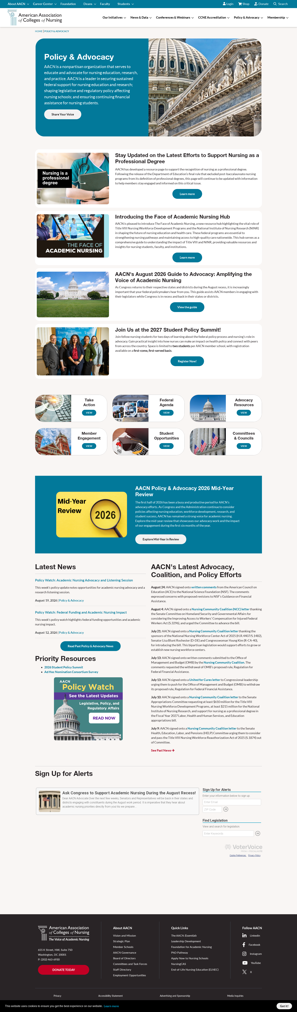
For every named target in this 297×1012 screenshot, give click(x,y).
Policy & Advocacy (71, 600)
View (89, 412)
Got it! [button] (284, 1006)
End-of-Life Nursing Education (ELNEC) (194, 969)
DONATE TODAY (63, 969)
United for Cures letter (204, 680)
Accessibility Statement (110, 995)
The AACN (183, 935)
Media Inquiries (235, 995)
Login (229, 4)
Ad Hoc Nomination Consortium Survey (71, 672)
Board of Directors (124, 958)
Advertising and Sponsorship (175, 995)
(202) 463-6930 (50, 959)
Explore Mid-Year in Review (161, 539)
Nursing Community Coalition (224, 662)
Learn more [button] (111, 1006)
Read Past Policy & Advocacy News (90, 646)
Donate (263, 4)
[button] (280, 4)
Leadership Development (186, 941)
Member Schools (123, 946)
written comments (204, 587)
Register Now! (187, 361)
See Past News (161, 750)
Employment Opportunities (129, 975)
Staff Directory (122, 969)
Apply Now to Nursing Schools (189, 958)
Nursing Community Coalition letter (213, 631)
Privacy (57, 995)
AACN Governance (124, 952)
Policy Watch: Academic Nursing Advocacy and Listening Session (84, 580)
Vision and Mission (124, 935)
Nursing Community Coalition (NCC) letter (220, 609)
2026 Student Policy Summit (63, 667)
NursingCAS (178, 963)
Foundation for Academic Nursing (191, 946)
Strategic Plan (121, 941)
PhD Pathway (179, 952)
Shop (246, 5)
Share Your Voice (63, 114)
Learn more (187, 194)
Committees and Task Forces (130, 963)
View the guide (187, 307)
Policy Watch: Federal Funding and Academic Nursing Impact (81, 612)
